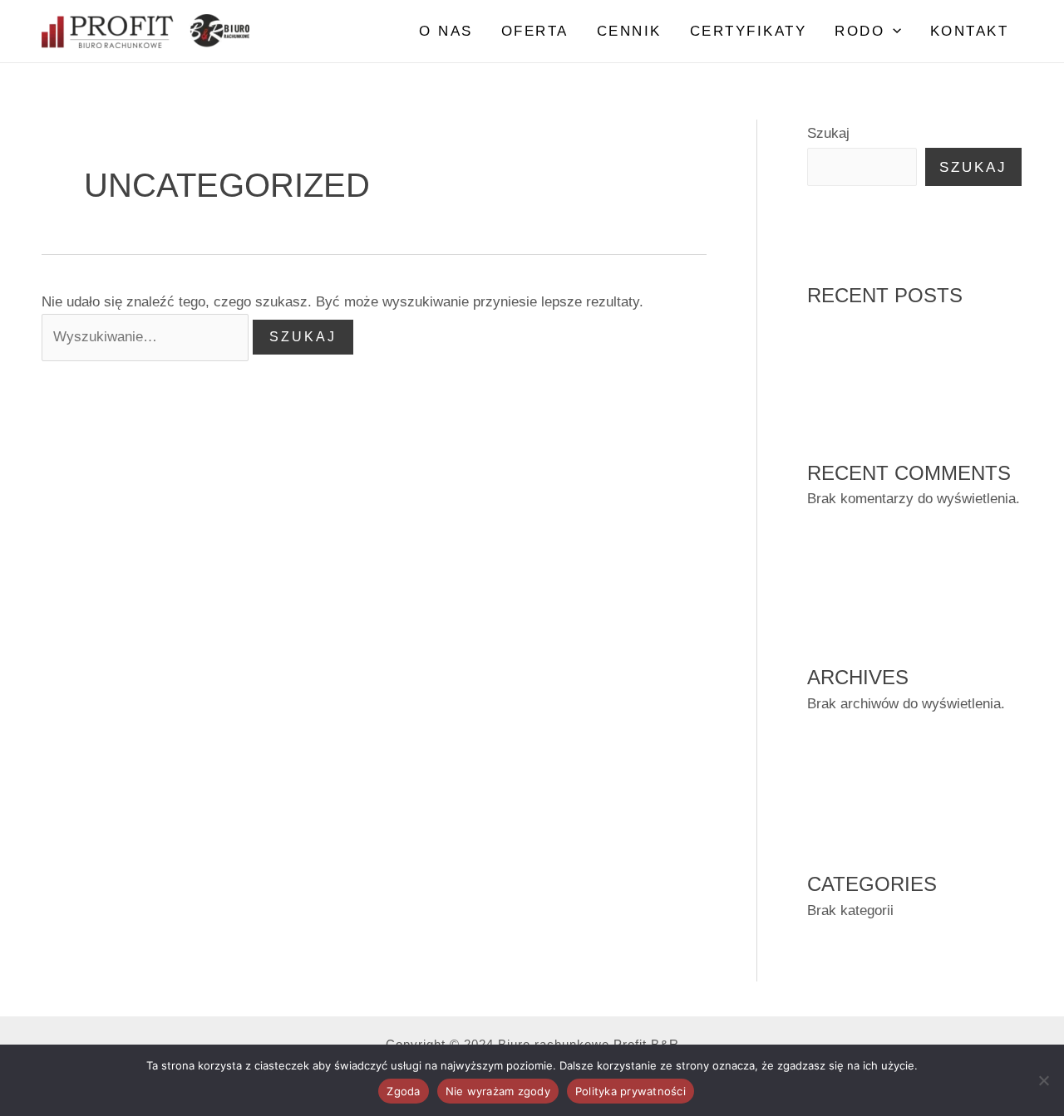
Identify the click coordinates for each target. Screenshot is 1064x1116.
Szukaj (828, 133)
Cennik (629, 31)
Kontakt (969, 31)
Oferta (535, 31)
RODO (859, 31)
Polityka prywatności (630, 1091)
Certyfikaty (748, 31)
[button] (892, 31)
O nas (446, 31)
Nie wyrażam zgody (498, 1091)
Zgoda (403, 1091)
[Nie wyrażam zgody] (1043, 1080)
